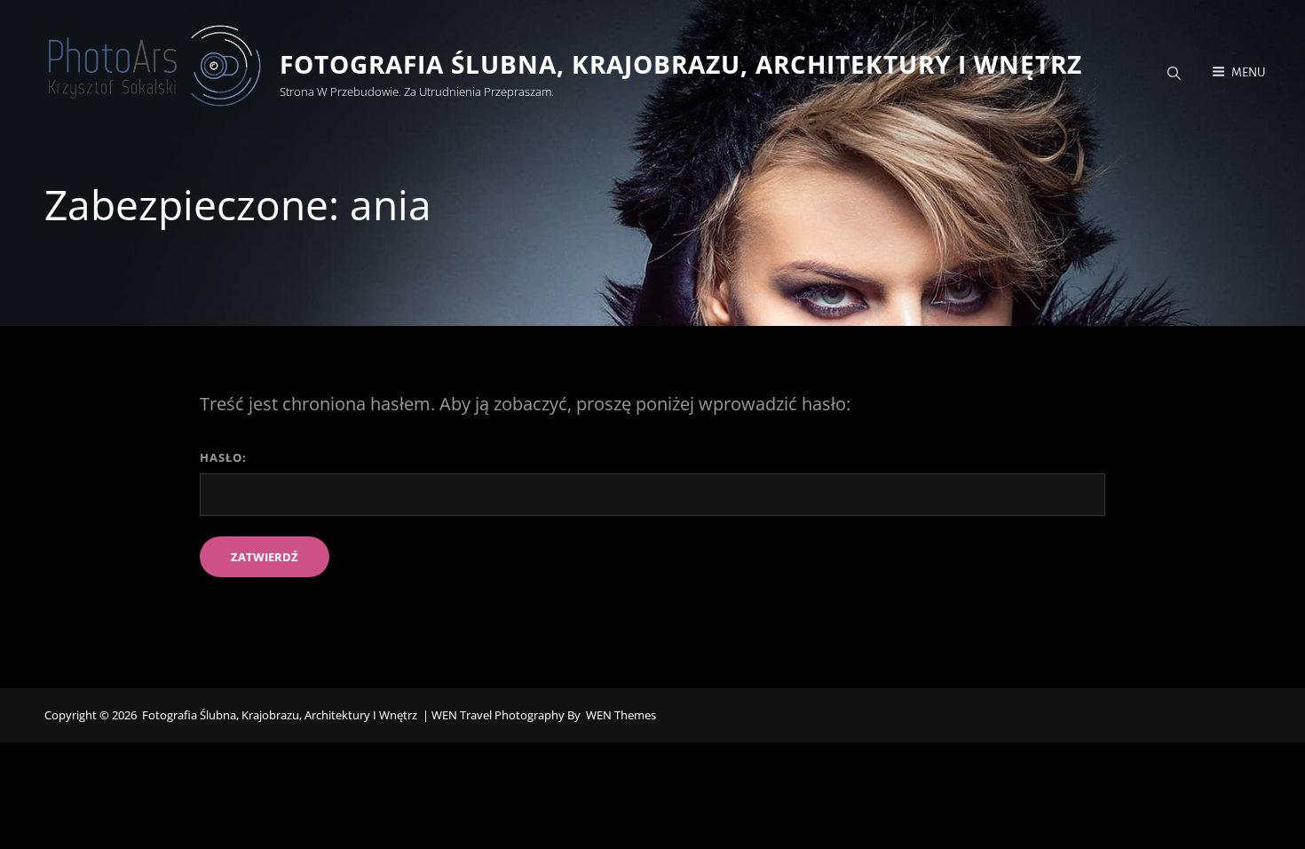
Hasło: (223, 457)
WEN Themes (621, 715)
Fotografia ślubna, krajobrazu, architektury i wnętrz (681, 64)
